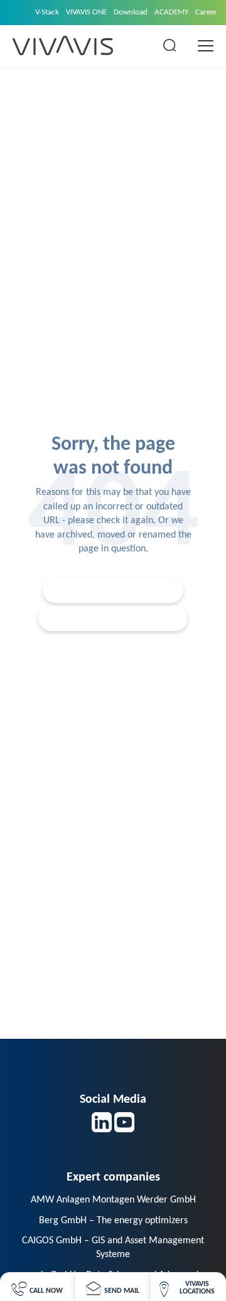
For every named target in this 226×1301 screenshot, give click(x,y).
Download (131, 12)
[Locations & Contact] (188, 1287)
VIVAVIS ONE (86, 12)
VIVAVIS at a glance (119, 618)
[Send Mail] (112, 1287)
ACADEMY (171, 12)
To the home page (119, 590)
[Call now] (37, 1287)
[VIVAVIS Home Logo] (63, 45)
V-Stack (47, 12)
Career (206, 12)
